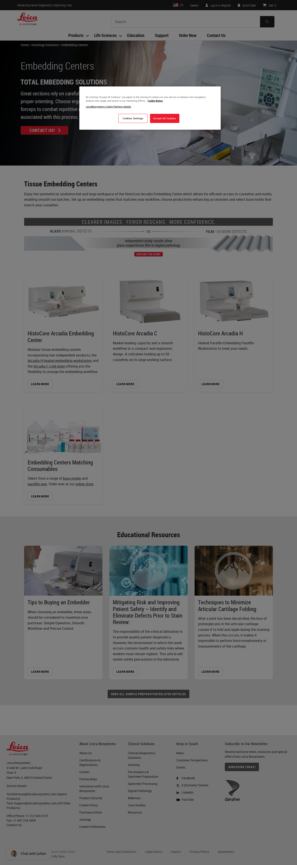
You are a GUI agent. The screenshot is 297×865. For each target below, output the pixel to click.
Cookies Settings (133, 118)
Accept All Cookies (164, 118)
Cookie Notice (155, 100)
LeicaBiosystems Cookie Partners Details (108, 106)
